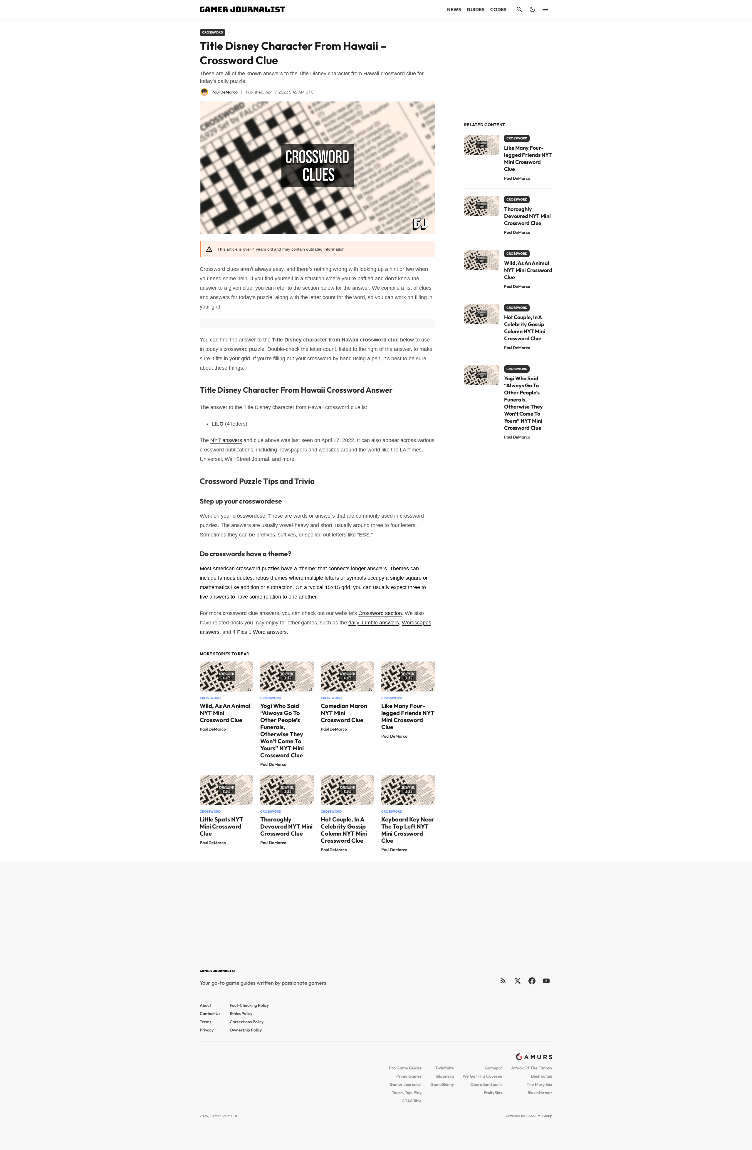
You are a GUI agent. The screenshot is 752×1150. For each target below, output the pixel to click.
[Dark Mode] (532, 9)
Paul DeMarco (213, 729)
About (205, 1005)
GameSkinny (442, 1084)
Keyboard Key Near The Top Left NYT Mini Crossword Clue (407, 830)
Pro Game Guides (405, 1068)
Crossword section (380, 613)
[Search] (519, 9)
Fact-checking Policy (249, 1005)
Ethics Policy (241, 1013)
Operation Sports (486, 1084)
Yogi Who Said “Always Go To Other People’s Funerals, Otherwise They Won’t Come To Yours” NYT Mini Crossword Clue (282, 730)
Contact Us (210, 1013)
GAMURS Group (539, 1116)
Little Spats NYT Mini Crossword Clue (221, 826)
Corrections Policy (246, 1021)
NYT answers (226, 440)
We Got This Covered (482, 1076)
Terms (205, 1021)
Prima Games (409, 1076)
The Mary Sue (539, 1084)
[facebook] (532, 981)
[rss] (503, 981)
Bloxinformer (540, 1092)
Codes (498, 9)
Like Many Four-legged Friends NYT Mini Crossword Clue (407, 716)
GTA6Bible (412, 1101)
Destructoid (541, 1076)
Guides (475, 9)
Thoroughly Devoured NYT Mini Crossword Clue (286, 826)
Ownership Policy (246, 1030)
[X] (517, 981)
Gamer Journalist (406, 1084)
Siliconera (445, 1076)
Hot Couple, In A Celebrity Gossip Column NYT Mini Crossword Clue (344, 830)
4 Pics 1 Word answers (260, 632)
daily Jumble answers (373, 623)
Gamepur (493, 1068)
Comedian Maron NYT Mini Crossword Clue (344, 713)
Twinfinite (444, 1068)
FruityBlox (493, 1092)
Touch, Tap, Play (407, 1092)
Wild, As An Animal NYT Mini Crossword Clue (528, 270)
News (454, 9)
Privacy (207, 1030)
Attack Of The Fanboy (531, 1068)
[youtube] (546, 981)
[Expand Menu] (545, 9)
